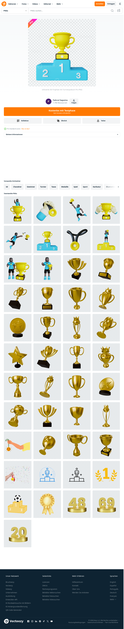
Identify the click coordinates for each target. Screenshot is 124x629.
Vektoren (12, 4)
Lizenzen (45, 582)
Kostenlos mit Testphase (61, 111)
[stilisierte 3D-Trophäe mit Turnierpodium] (47, 239)
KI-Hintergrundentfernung (16, 606)
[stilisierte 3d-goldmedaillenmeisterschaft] (47, 210)
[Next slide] (114, 187)
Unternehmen (11, 592)
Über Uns (76, 589)
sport (85, 187)
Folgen (73, 103)
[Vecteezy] (3, 3)
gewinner (31, 187)
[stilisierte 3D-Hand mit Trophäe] (106, 210)
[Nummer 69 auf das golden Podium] (106, 504)
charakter (17, 187)
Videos (35, 4)
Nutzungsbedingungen (75, 622)
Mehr (59, 4)
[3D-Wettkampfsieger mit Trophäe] (17, 269)
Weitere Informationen (14, 134)
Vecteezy (8, 585)
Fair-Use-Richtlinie (109, 622)
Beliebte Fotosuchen (50, 596)
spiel (76, 187)
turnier (43, 187)
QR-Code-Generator (13, 610)
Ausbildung (10, 596)
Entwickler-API (11, 599)
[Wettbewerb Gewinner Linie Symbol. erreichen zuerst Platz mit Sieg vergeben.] (47, 474)
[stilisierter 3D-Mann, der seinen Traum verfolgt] (77, 210)
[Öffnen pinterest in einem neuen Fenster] (40, 621)
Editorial (47, 4)
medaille (64, 187)
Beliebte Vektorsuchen (51, 592)
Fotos (24, 4)
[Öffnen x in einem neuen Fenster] (48, 621)
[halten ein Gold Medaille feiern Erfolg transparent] (17, 474)
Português (112, 589)
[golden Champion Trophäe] (106, 269)
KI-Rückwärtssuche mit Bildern (18, 603)
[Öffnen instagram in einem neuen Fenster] (32, 621)
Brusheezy (9, 582)
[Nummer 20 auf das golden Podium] (17, 533)
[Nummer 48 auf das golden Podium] (77, 504)
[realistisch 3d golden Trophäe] (77, 269)
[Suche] (110, 10)
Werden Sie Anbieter (80, 592)
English (111, 582)
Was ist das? (25, 129)
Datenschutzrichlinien (93, 622)
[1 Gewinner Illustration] (106, 474)
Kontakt (75, 585)
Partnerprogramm (49, 589)
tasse (53, 187)
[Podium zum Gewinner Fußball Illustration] (17, 504)
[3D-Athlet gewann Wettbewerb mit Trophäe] (47, 269)
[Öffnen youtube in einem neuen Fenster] (52, 621)
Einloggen (109, 4)
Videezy (8, 589)
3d (7, 187)
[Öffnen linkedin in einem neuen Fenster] (36, 621)
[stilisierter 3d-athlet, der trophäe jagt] (17, 239)
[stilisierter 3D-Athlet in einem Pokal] (17, 210)
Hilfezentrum (77, 582)
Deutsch (111, 592)
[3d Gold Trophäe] (47, 298)
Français (111, 596)
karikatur (97, 187)
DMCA (44, 585)
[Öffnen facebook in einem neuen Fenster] (28, 621)
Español (111, 585)
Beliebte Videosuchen (51, 599)
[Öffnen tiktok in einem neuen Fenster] (44, 621)
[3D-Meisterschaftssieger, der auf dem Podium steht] (106, 239)
